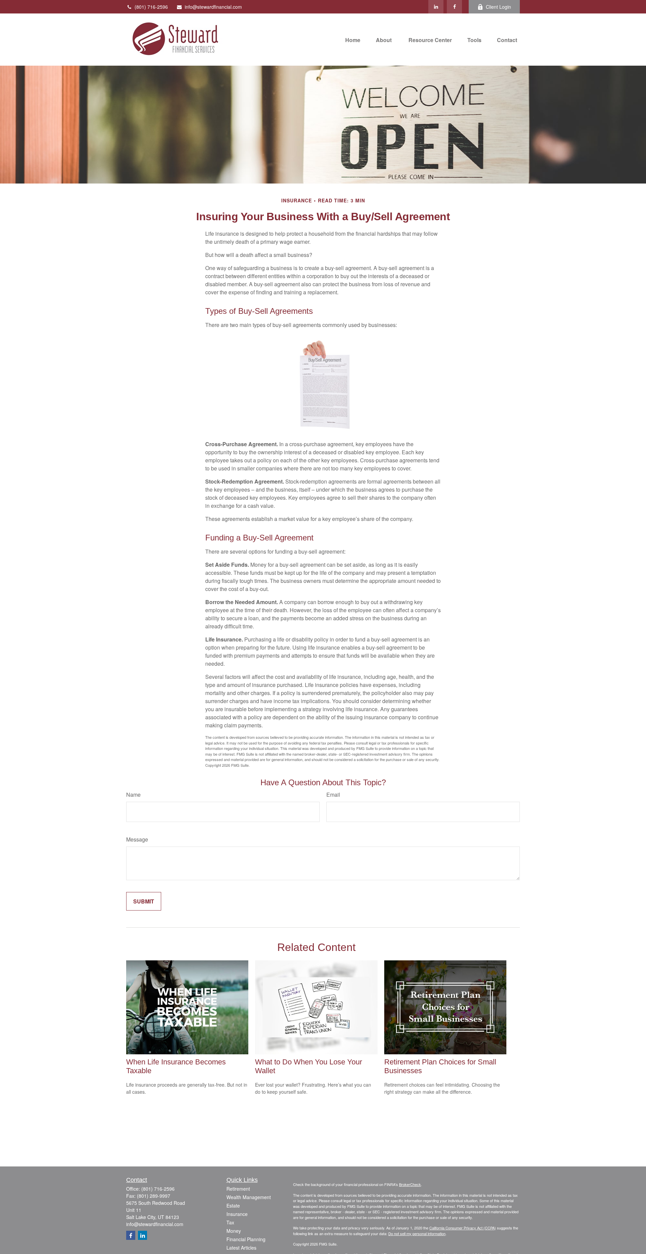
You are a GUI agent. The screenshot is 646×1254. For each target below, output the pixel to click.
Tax (230, 1222)
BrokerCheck (410, 1184)
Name (133, 794)
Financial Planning (245, 1239)
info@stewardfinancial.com (213, 6)
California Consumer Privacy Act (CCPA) (462, 1227)
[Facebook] (454, 6)
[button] (353, 39)
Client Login (498, 6)
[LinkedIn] (435, 6)
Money (233, 1230)
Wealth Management (248, 1197)
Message (137, 839)
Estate (233, 1205)
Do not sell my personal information (416, 1233)
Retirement (238, 1188)
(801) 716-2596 (151, 6)
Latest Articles (241, 1247)
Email (333, 794)
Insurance (237, 1214)
